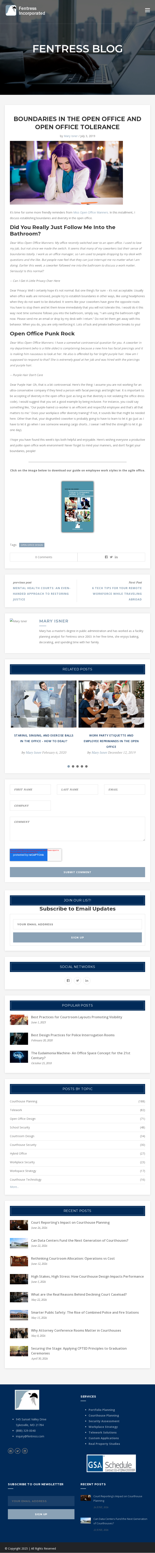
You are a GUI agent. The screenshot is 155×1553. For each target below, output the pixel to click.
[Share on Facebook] (106, 557)
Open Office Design (32, 545)
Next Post (135, 582)
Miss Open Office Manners (90, 212)
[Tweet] (111, 557)
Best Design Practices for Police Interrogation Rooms (73, 1035)
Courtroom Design (22, 1136)
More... (14, 1187)
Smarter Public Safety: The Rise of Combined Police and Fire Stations (85, 1312)
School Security (20, 1127)
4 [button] (82, 766)
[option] (44, 720)
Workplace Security (22, 1162)
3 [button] (77, 766)
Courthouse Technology (25, 1179)
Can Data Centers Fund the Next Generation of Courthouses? (79, 1240)
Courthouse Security (23, 1145)
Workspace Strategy (23, 1171)
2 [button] (73, 766)
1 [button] (68, 766)
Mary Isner (71, 136)
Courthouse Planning (23, 1101)
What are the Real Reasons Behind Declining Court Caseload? (79, 1294)
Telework (16, 1110)
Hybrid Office (18, 1153)
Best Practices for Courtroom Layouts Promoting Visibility (76, 1017)
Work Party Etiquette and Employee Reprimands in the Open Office (111, 741)
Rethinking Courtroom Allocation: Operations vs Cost (73, 1258)
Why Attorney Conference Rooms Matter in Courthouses (76, 1330)
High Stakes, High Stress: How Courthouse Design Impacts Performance (87, 1276)
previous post (22, 582)
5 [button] (86, 766)
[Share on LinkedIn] (116, 557)
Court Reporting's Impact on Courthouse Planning (70, 1222)
